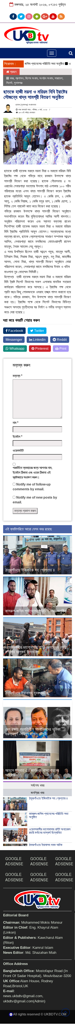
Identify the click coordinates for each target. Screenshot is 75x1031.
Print (62, 348)
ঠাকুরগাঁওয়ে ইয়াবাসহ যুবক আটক (26, 693)
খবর (12, 78)
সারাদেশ (58, 78)
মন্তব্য (17, 376)
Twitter (38, 330)
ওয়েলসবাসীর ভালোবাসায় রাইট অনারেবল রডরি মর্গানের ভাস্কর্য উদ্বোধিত (35, 649)
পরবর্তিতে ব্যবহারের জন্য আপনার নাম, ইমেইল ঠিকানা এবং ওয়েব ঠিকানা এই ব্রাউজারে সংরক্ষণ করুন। (32, 472)
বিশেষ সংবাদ (31, 78)
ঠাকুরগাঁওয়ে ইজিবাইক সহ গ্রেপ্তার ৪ (30, 570)
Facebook (15, 330)
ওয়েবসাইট (18, 450)
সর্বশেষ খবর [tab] (37, 785)
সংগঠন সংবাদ (46, 78)
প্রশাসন (19, 78)
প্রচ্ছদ (12, 72)
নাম (15, 422)
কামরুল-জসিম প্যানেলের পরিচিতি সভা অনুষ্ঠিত (34, 63)
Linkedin (39, 339)
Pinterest (41, 348)
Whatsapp (16, 348)
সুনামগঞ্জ (18, 83)
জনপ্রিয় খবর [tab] (37, 792)
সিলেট (9, 83)
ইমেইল (17, 436)
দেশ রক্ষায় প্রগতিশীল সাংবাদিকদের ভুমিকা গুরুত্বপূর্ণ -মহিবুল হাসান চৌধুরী (32, 731)
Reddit (61, 339)
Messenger (14, 339)
